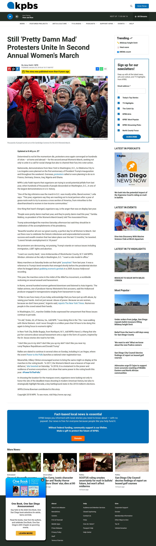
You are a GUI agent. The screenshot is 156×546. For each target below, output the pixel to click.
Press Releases (57, 528)
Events (121, 24)
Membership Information (123, 516)
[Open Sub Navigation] (26, 24)
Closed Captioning (89, 512)
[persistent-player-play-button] (10, 16)
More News (13, 449)
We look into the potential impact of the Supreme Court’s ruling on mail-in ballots (131, 195)
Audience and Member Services (94, 507)
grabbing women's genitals (51, 268)
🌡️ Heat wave (123, 47)
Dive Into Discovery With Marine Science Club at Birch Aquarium (129, 237)
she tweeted (32, 366)
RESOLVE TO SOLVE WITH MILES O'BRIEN (129, 279)
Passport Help (88, 528)
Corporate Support (121, 507)
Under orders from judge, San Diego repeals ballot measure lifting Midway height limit (131, 322)
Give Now (142, 6)
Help (131, 24)
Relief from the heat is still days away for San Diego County (132, 333)
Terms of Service (57, 540)
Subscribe (131, 137)
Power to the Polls (34, 354)
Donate (78, 438)
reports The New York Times (71, 303)
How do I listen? (88, 524)
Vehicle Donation (121, 528)
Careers (54, 516)
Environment (11, 475)
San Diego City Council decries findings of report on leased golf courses (129, 355)
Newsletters (56, 512)
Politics (81, 475)
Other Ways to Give (121, 520)
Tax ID (117, 524)
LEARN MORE (26, 533)
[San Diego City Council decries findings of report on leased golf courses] (132, 462)
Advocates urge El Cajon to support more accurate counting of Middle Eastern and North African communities (131, 369)
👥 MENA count (124, 52)
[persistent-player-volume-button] (17, 16)
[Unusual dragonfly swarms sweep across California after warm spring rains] (24, 462)
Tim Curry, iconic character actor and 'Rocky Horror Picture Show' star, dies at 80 (59, 480)
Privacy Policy (56, 532)
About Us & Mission (58, 507)
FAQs (85, 520)
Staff (53, 536)
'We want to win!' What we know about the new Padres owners (129, 343)
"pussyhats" (66, 262)
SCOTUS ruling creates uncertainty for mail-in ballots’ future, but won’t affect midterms (96, 482)
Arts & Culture (60, 24)
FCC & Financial (57, 520)
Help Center (87, 532)
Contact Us (87, 516)
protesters (58, 174)
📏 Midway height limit (127, 43)
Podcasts (90, 24)
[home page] (22, 6)
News (22, 24)
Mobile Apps (56, 524)
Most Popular (122, 290)
